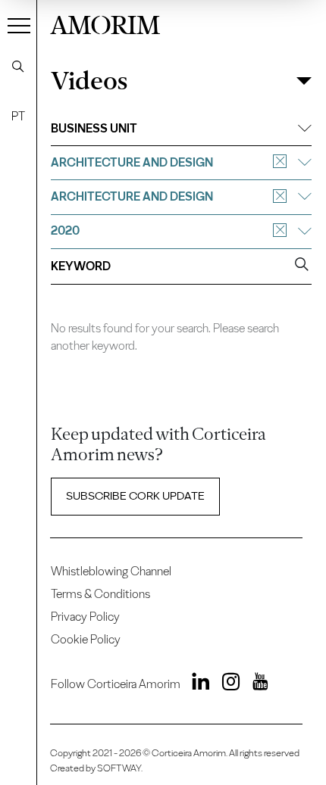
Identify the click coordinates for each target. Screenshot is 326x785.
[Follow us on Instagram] (226, 684)
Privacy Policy (85, 616)
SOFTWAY (119, 768)
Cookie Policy (86, 639)
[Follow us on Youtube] (255, 684)
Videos (89, 81)
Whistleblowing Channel (111, 571)
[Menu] (19, 25)
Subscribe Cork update (135, 496)
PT (18, 116)
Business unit (94, 128)
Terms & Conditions (100, 594)
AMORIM (105, 23)
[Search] (18, 66)
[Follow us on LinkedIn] (197, 684)
